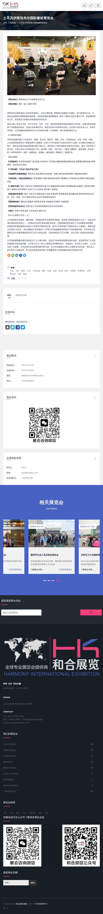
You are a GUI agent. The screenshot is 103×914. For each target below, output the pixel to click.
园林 (23, 270)
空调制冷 (81, 270)
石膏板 (73, 270)
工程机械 (36, 270)
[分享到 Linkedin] (16, 255)
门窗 (19, 274)
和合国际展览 (21, 903)
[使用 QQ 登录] (12, 327)
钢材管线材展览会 (10, 785)
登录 (26, 321)
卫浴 (17, 270)
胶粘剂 (13, 274)
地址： (9, 381)
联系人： (10, 467)
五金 (12, 270)
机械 (49, 270)
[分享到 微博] (8, 255)
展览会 (13, 22)
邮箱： (9, 472)
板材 (55, 270)
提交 (91, 612)
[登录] (7, 327)
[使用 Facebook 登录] (18, 327)
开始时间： (11, 365)
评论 (9, 295)
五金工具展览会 (9, 744)
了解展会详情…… (37, 569)
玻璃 (60, 270)
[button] (14, 65)
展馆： (9, 375)
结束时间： (11, 370)
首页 (5, 22)
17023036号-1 (41, 903)
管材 (89, 270)
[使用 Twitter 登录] (23, 327)
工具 (29, 270)
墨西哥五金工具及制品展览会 (44, 554)
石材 (66, 270)
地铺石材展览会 (9, 750)
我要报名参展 (21, 295)
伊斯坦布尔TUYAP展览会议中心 (32, 375)
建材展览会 (8, 762)
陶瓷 (25, 274)
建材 (44, 270)
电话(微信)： (12, 478)
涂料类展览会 (8, 779)
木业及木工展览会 (10, 773)
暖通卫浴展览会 (9, 767)
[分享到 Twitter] (24, 255)
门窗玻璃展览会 (9, 791)
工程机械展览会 (9, 756)
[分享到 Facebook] (20, 255)
